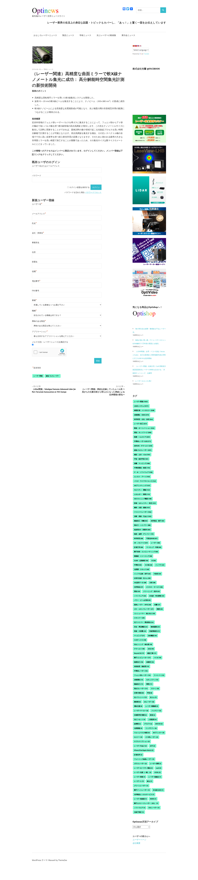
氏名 (34, 223)
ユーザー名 (37, 204)
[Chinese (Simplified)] (134, 46)
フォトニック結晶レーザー (144, 759)
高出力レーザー (140, 688)
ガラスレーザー (140, 763)
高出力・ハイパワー (142, 525)
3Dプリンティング (142, 485)
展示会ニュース (128, 35)
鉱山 (149, 781)
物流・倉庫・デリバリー (143, 534)
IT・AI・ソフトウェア (143, 472)
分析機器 (152, 635)
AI (153, 560)
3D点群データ (140, 582)
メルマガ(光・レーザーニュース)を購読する (50, 342)
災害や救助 (139, 693)
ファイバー (159, 675)
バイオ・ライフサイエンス (145, 481)
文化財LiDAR (158, 790)
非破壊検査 (154, 631)
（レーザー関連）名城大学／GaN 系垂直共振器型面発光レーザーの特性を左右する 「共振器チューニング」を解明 (149, 369)
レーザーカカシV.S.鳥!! (143, 381)
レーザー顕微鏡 (152, 706)
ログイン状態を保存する (79, 187)
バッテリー (156, 710)
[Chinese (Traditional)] (136, 46)
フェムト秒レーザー (142, 675)
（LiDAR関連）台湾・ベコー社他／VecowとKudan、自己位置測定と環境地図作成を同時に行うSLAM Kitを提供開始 (149, 354)
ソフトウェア (140, 596)
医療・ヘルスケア (142, 437)
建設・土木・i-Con (142, 454)
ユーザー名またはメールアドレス (45, 166)
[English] (138, 46)
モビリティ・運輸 (142, 490)
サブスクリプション (142, 741)
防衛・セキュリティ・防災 (145, 503)
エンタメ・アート (142, 476)
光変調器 (138, 728)
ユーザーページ (139, 839)
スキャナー (139, 618)
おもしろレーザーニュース (45, 35)
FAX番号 (35, 291)
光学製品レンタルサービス (144, 794)
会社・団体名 (38, 233)
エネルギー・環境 (142, 494)
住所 (34, 252)
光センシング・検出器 (143, 644)
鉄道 (152, 715)
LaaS (158, 768)
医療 (160, 609)
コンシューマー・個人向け (144, 613)
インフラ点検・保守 (142, 574)
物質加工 (138, 662)
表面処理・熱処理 (141, 666)
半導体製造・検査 (142, 468)
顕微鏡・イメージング (143, 556)
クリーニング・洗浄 (151, 591)
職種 (34, 311)
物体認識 (155, 627)
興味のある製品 (39, 321)
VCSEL (157, 772)
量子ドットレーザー (142, 790)
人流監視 (152, 719)
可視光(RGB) (151, 538)
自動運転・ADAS (141, 415)
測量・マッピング (142, 463)
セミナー (138, 737)
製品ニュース (68, 35)
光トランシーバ (140, 697)
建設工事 (151, 653)
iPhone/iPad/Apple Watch (143, 750)
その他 (148, 565)
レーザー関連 (38, 376)
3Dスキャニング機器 (142, 499)
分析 (152, 582)
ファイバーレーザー (142, 512)
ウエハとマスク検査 (142, 732)
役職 (34, 271)
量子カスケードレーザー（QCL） (146, 803)
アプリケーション (40, 332)
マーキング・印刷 (153, 547)
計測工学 (138, 547)
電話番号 (36, 281)
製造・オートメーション (144, 428)
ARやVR (158, 724)
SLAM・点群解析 (141, 560)
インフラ (159, 565)
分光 (151, 649)
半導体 (138, 565)
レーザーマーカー (141, 710)
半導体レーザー (140, 671)
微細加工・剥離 (140, 521)
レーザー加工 (140, 423)
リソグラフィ (151, 728)
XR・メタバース (141, 543)
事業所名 (35, 243)
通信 (137, 591)
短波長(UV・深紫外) (142, 529)
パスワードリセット (93, 192)
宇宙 (149, 693)
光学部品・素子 (157, 521)
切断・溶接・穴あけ (142, 516)
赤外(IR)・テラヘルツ (143, 446)
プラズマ (148, 724)
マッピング (139, 635)
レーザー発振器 (140, 799)
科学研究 (138, 538)
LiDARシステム (141, 406)
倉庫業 (137, 724)
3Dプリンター (158, 732)
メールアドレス (39, 214)
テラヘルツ (139, 649)
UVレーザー (149, 702)
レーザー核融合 (154, 777)
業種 (34, 300)
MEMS (153, 799)
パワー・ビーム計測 (142, 600)
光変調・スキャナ (141, 569)
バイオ (157, 657)
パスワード (36, 176)
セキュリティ (152, 680)
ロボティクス (140, 640)
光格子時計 (139, 812)
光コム (153, 697)
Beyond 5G (139, 653)
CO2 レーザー (153, 807)
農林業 (137, 702)
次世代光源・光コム (142, 578)
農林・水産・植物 (142, 507)
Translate (146, 54)
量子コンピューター (142, 657)
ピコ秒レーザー (152, 737)
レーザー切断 (155, 763)
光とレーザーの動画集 (106, 35)
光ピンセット (139, 719)
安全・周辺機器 (140, 627)
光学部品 (138, 587)
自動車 (150, 662)
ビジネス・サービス (154, 587)
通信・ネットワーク (142, 432)
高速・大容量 (140, 631)
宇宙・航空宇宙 (141, 459)
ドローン (155, 688)
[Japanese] (140, 46)
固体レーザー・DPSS (142, 604)
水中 (152, 746)
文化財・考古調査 (156, 596)
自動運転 (138, 680)
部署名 (34, 262)
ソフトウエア (139, 807)
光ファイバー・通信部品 (143, 622)
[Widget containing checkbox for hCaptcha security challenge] (49, 352)
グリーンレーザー (141, 785)
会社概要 (136, 843)
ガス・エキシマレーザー (143, 609)
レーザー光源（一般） (142, 772)
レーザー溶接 (139, 777)
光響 (157, 604)
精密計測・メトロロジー (144, 410)
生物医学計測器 (140, 715)
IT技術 (157, 574)
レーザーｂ (139, 781)
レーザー (155, 543)
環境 (149, 684)
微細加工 (138, 684)
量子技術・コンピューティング (146, 551)
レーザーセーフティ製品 (143, 768)
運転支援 (138, 706)
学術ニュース (85, 35)
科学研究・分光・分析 (143, 419)
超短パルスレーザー (52, 376)
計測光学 (138, 755)
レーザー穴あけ (140, 746)
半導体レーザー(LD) (142, 441)
